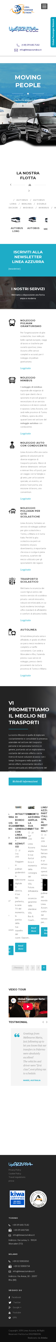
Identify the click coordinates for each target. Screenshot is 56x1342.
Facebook (16, 1297)
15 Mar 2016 (43, 838)
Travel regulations (17, 1177)
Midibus (28, 208)
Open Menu (44, 6)
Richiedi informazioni (25, 781)
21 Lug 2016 (17, 853)
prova (11, 1181)
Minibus (44, 208)
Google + (17, 1307)
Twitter (17, 1302)
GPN (15, 1317)
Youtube (17, 1312)
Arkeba (44, 1338)
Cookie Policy (15, 1173)
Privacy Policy (15, 1170)
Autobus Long (17, 230)
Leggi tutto (25, 368)
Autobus (22, 200)
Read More (20, 947)
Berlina (27, 204)
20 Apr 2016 (31, 836)
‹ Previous (18, 967)
